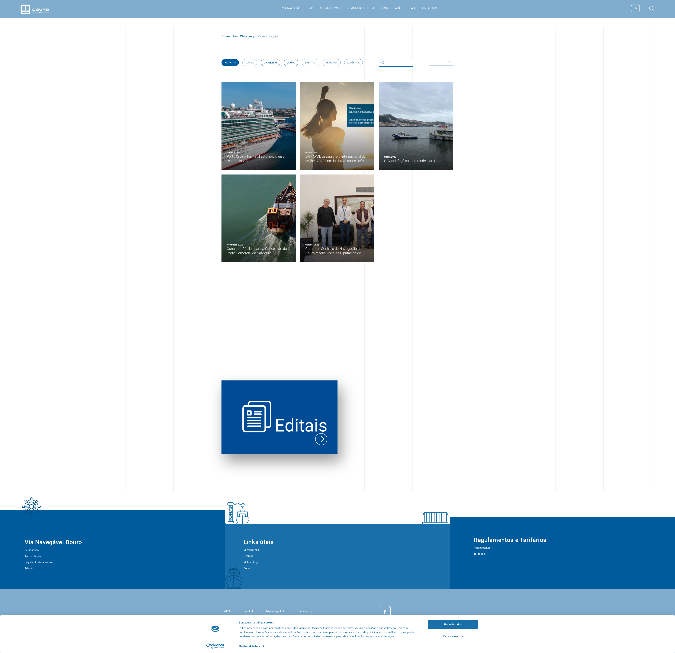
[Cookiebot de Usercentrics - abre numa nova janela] (215, 646)
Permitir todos (453, 624)
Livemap (248, 556)
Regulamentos (482, 547)
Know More (438, 362)
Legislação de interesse (39, 562)
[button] (441, 62)
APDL (228, 611)
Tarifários (479, 553)
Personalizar (451, 635)
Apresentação (33, 556)
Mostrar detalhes (249, 646)
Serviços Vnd (251, 549)
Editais (29, 568)
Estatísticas (32, 550)
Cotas (246, 568)
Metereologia (251, 562)
